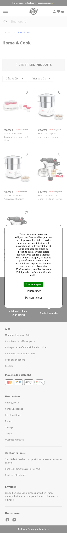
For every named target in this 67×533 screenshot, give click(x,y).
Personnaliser (33, 297)
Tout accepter (33, 284)
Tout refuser (33, 290)
